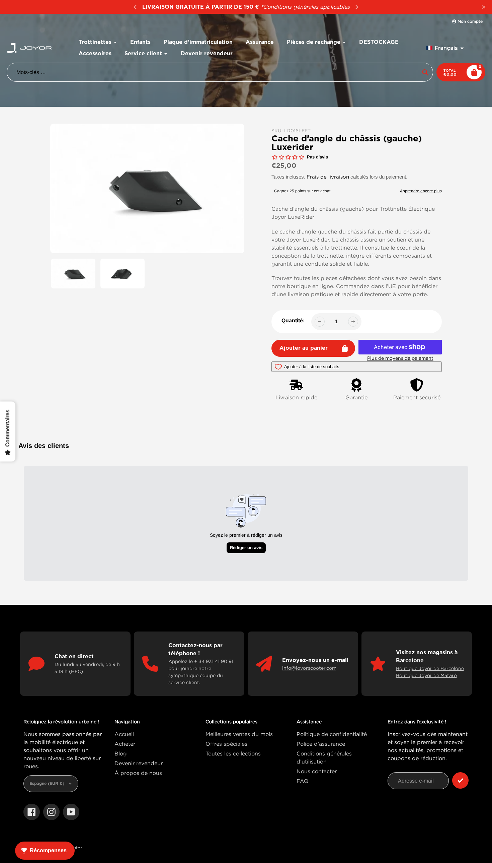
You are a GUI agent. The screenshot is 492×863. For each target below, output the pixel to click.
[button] (445, 48)
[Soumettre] (460, 780)
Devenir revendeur (138, 763)
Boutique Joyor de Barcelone (430, 668)
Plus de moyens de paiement (400, 357)
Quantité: (293, 320)
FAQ (303, 781)
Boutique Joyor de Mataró (426, 675)
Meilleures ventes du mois (239, 734)
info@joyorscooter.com (309, 667)
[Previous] (135, 7)
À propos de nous (138, 773)
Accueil (124, 734)
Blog (120, 753)
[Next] (356, 7)
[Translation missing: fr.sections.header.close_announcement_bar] (483, 7)
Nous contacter (317, 771)
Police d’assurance (321, 744)
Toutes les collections (233, 753)
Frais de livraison (328, 176)
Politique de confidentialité (332, 734)
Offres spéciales (226, 744)
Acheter (124, 744)
